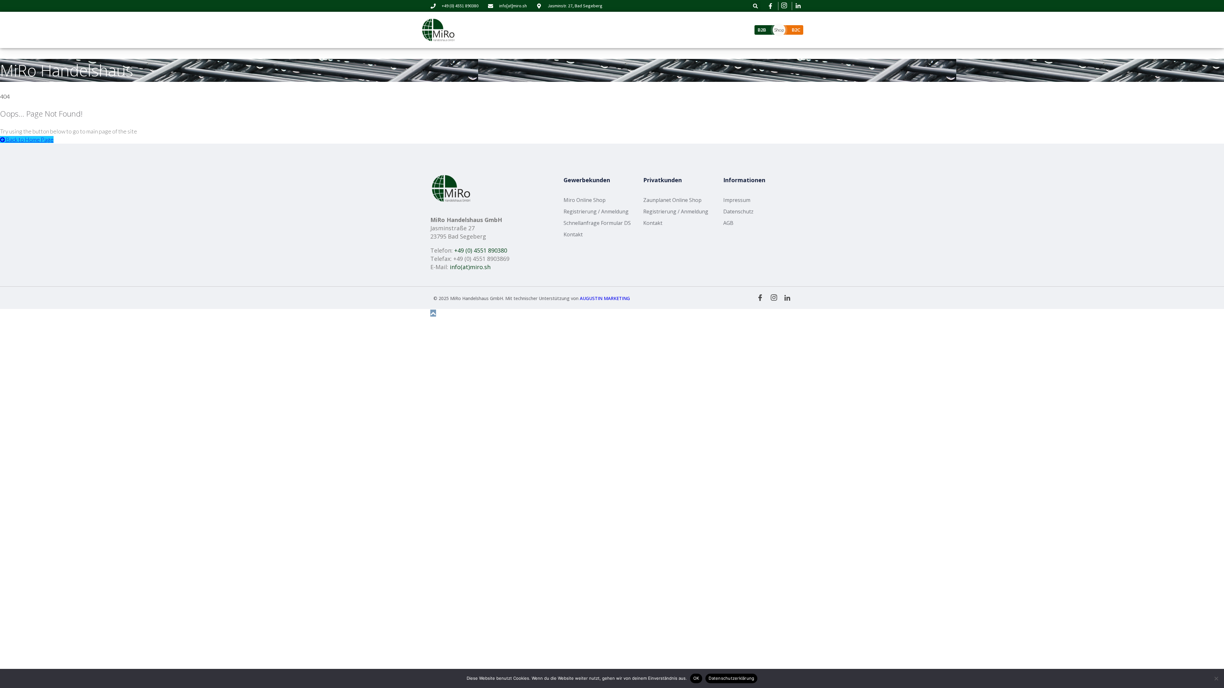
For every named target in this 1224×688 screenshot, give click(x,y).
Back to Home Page (29, 139)
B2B (762, 29)
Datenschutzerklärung (731, 678)
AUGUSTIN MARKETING (605, 298)
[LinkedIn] (787, 297)
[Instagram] (774, 298)
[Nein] (1216, 678)
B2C (796, 29)
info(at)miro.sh (470, 267)
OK (696, 678)
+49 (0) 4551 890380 (480, 250)
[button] (756, 6)
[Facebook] (760, 298)
